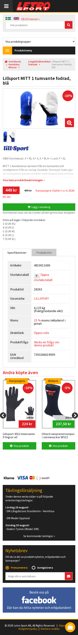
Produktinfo (44, 252)
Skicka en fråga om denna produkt (46, 343)
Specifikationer (16, 252)
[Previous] (3, 415)
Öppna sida (41, 333)
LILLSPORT (41, 299)
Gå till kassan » (30, 19)
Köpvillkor (64, 625)
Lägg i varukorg (40, 207)
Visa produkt (21, 446)
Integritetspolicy (28, 628)
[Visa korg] (70, 627)
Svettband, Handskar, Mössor (15, 64)
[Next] (75, 415)
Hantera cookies (50, 628)
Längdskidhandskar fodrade (39, 63)
